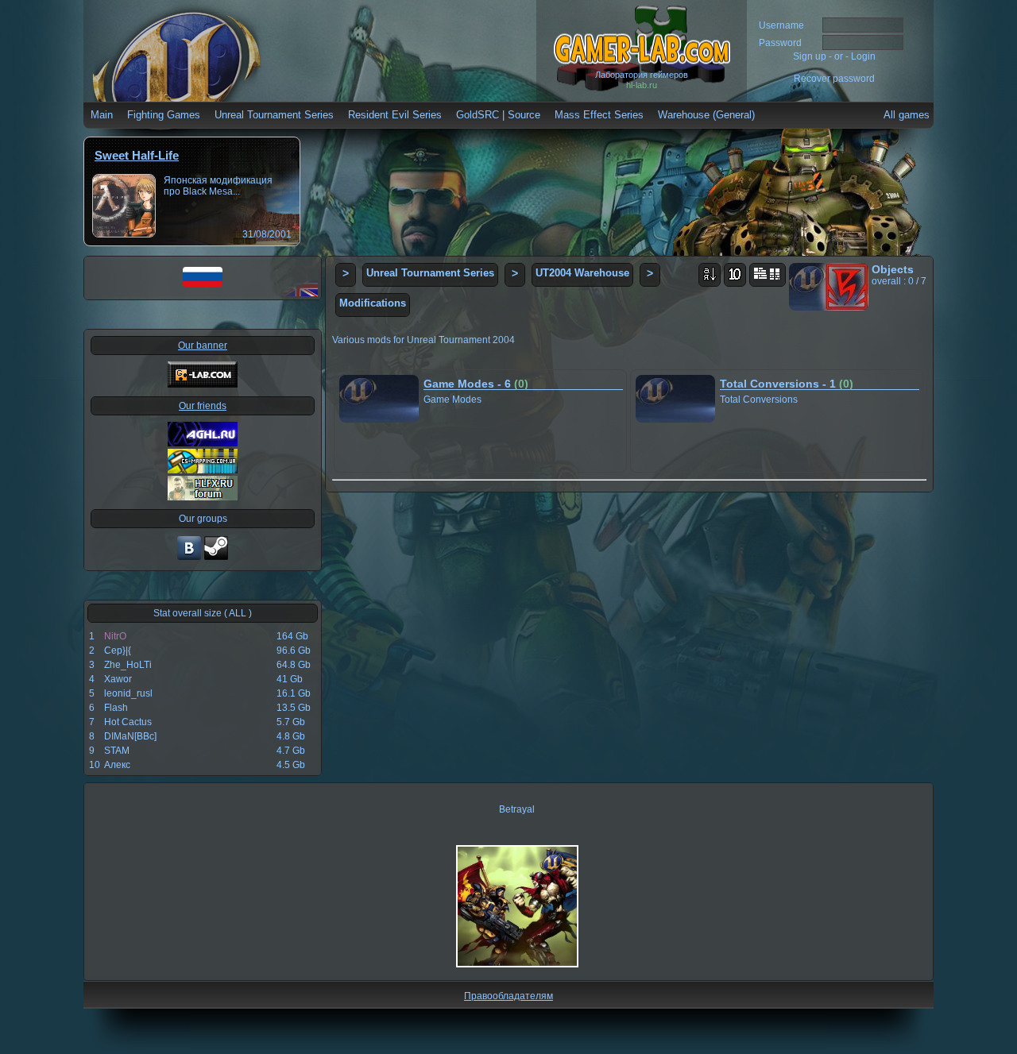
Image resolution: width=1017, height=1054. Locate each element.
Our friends (202, 405)
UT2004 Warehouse (582, 273)
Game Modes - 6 (475, 383)
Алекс (117, 764)
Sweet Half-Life (137, 155)
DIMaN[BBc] (130, 736)
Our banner (202, 345)
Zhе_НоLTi (128, 664)
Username (781, 25)
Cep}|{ (117, 650)
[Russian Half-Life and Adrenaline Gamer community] (203, 443)
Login (863, 56)
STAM (117, 750)
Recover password (834, 78)
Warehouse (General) (706, 115)
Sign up (809, 56)
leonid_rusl (128, 693)
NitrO (115, 636)
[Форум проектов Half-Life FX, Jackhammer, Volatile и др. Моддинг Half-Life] (203, 497)
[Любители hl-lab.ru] (216, 558)
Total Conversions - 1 (786, 383)
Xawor (118, 679)
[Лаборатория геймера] (189, 558)
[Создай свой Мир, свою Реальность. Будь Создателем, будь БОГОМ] (203, 470)
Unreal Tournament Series (274, 115)
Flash (116, 707)
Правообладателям (508, 996)
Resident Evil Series (395, 115)
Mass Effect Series (599, 115)
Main (102, 115)
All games (907, 115)
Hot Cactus (128, 722)
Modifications (372, 303)
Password (780, 42)
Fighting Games (163, 115)
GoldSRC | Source (498, 115)
